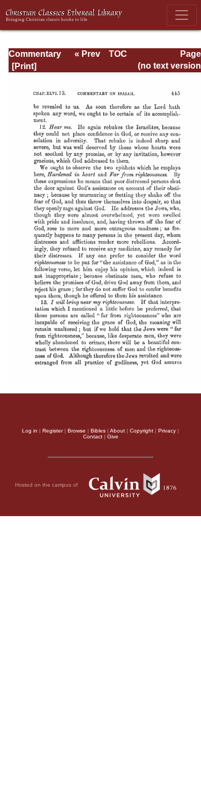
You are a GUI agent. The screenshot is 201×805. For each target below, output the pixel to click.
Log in (30, 431)
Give (112, 436)
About (117, 431)
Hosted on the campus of (47, 485)
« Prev (87, 53)
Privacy (167, 431)
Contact (92, 436)
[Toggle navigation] (182, 15)
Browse (77, 431)
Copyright (141, 431)
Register (52, 431)
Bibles (98, 431)
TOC (118, 53)
